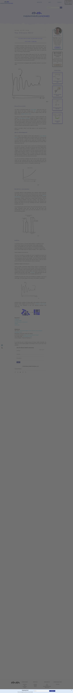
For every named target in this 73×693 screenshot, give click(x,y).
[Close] (72, 690)
